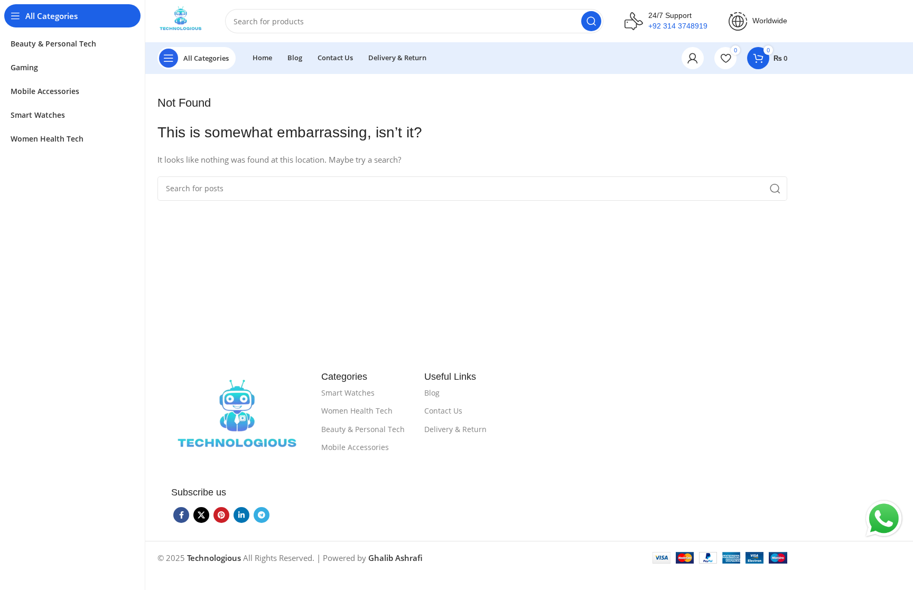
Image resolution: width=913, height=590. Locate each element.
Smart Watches (348, 393)
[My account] (692, 58)
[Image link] (237, 420)
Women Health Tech (357, 411)
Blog (432, 393)
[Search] (591, 21)
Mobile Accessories (355, 447)
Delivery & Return (455, 429)
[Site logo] (180, 20)
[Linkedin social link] (241, 515)
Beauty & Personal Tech (363, 429)
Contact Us (443, 411)
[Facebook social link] (181, 515)
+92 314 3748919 (677, 26)
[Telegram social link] (261, 515)
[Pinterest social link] (221, 515)
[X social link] (201, 515)
